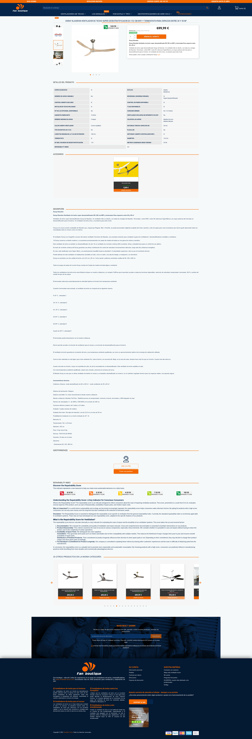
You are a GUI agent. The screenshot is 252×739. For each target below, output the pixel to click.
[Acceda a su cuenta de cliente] (219, 8)
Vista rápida (123, 179)
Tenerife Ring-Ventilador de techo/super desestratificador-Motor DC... (104, 590)
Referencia (132, 30)
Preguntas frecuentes (170, 677)
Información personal (135, 670)
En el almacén (133, 32)
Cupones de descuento (136, 680)
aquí (158, 54)
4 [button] (99, 74)
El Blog (166, 685)
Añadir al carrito (151, 37)
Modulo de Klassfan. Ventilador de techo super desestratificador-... (70, 590)
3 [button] (96, 74)
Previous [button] (52, 583)
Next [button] (200, 583)
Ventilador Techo (68, 732)
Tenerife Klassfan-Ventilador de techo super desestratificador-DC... (172, 590)
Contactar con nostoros (171, 670)
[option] (61, 45)
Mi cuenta (167, 675)
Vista (130, 179)
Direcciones (132, 677)
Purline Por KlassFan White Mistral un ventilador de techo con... (138, 590)
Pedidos (131, 672)
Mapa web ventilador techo (172, 672)
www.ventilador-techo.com (65, 679)
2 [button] (93, 74)
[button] (73, 14)
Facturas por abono (135, 675)
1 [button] (90, 74)
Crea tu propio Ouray (126, 183)
